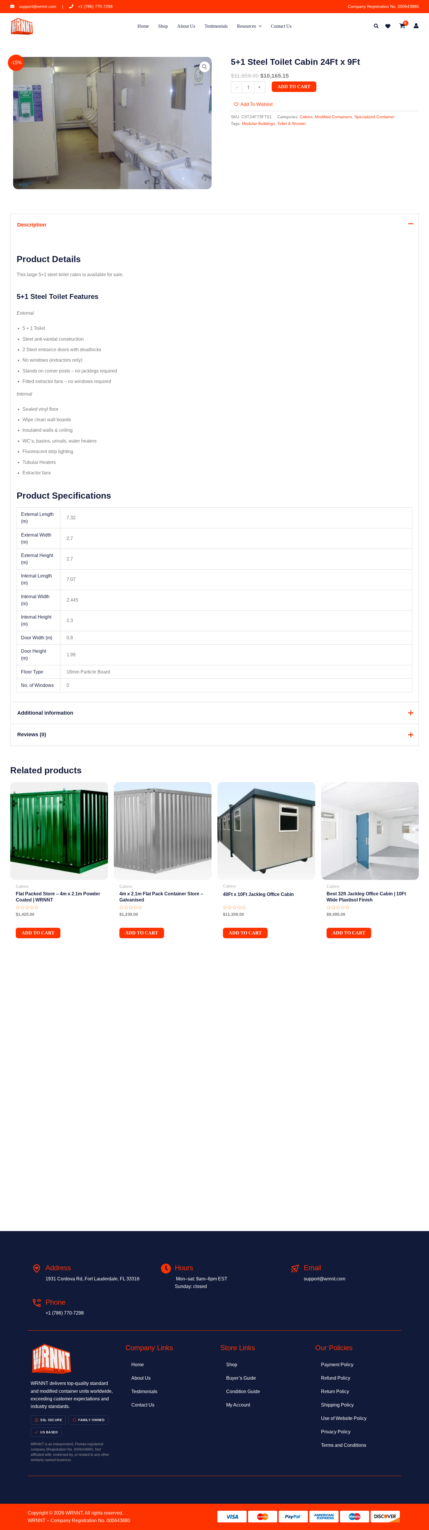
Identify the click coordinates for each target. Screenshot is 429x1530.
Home (137, 1364)
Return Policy (335, 1391)
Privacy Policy (335, 1431)
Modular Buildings (258, 123)
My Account (238, 1404)
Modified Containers (333, 116)
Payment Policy (337, 1364)
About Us (141, 1378)
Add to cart (294, 86)
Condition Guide (243, 1391)
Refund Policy (335, 1378)
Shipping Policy (337, 1404)
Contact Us (142, 1404)
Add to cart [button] (38, 932)
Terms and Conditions (343, 1445)
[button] (376, 27)
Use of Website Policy (344, 1418)
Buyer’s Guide (241, 1378)
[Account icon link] (416, 25)
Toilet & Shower (291, 123)
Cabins (306, 116)
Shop (231, 1364)
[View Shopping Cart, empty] (402, 26)
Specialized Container (374, 116)
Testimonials (144, 1391)
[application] (259, 26)
